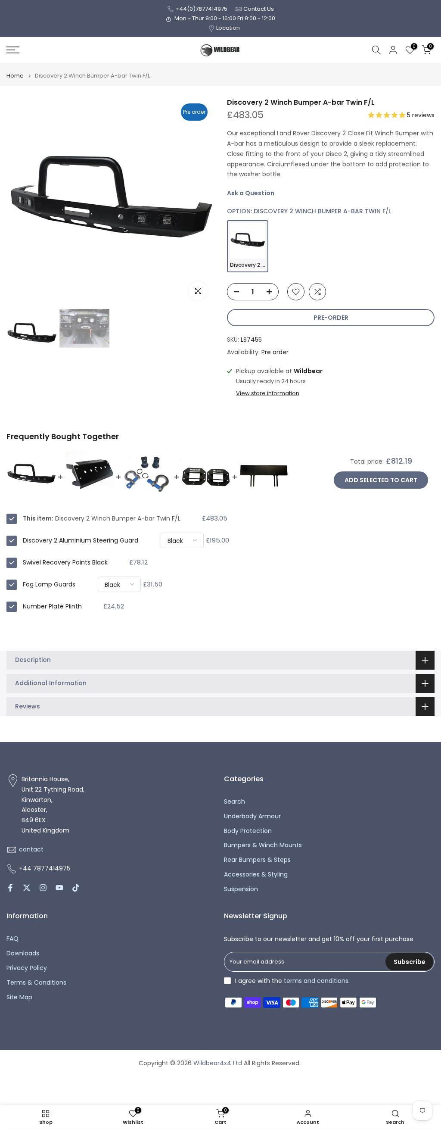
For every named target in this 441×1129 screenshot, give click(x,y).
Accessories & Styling (256, 874)
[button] (387, 115)
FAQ (12, 939)
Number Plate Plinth (52, 606)
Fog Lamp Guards (49, 584)
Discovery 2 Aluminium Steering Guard (80, 540)
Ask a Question (250, 193)
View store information (267, 393)
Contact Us (258, 9)
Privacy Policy (26, 968)
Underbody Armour (252, 816)
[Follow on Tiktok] (76, 888)
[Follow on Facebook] (10, 888)
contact (31, 849)
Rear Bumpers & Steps (257, 860)
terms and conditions (316, 981)
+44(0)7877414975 (201, 9)
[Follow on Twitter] (27, 888)
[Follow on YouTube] (59, 888)
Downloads (22, 953)
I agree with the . (292, 980)
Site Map (19, 997)
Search (234, 802)
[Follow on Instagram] (43, 888)
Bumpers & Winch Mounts (263, 845)
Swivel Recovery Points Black (65, 562)
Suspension (241, 889)
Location (228, 28)
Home (15, 75)
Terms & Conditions (36, 983)
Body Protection (248, 831)
